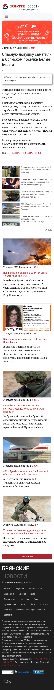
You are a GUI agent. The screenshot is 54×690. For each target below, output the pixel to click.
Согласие (8, 615)
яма (39, 153)
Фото (33, 604)
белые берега (26, 153)
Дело (33, 594)
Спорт (36, 599)
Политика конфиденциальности (30, 609)
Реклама (8, 609)
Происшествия (35, 588)
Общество (19, 588)
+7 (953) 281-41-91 (40, 659)
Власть (7, 588)
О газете (44, 604)
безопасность (13, 153)
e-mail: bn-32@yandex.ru (12, 665)
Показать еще (27, 556)
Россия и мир (10, 599)
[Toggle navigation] (6, 16)
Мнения (22, 594)
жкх (35, 153)
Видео (23, 604)
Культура (25, 599)
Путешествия (10, 604)
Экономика (9, 594)
